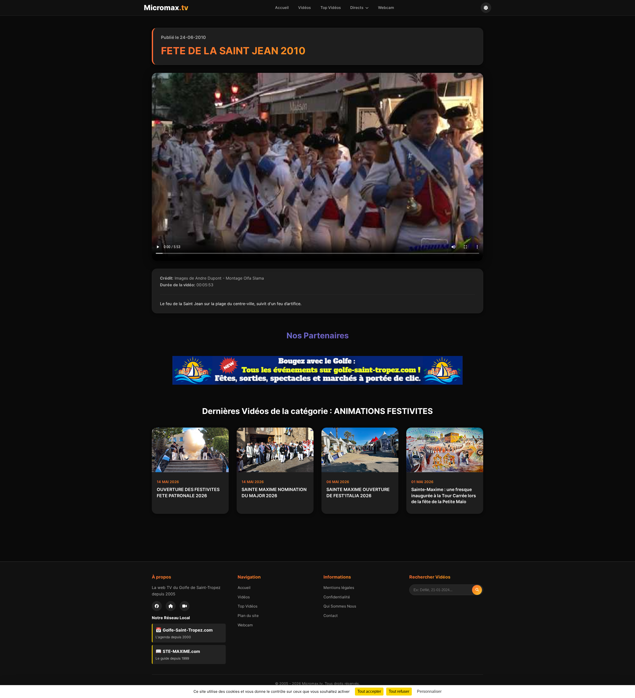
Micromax (166, 7)
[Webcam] (185, 606)
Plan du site (248, 615)
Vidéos (304, 7)
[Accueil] (171, 606)
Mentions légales (338, 587)
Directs (357, 7)
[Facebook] (157, 606)
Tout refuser (399, 691)
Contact (330, 615)
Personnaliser (429, 691)
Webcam (386, 7)
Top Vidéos (330, 7)
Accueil (282, 7)
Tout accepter (369, 691)
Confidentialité (336, 597)
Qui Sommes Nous (339, 606)
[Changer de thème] (486, 7)
